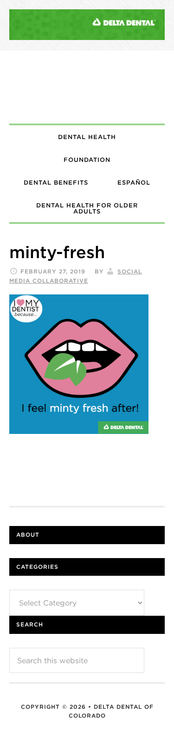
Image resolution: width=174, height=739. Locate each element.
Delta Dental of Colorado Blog (87, 87)
